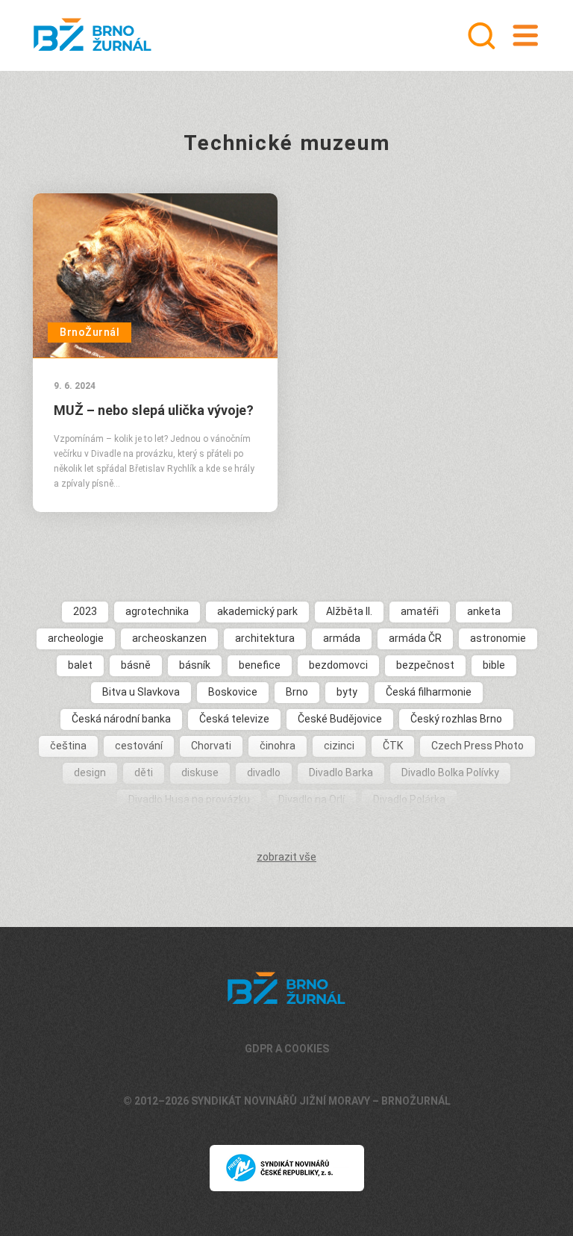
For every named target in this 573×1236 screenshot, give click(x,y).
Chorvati (211, 746)
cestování (139, 746)
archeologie (76, 638)
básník (194, 665)
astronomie (498, 638)
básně (136, 665)
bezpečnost (425, 665)
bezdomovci (338, 665)
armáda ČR (415, 638)
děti (143, 772)
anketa (484, 611)
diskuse (200, 772)
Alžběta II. (349, 611)
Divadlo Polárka (409, 799)
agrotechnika (157, 611)
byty (346, 692)
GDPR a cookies (287, 1049)
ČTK (393, 746)
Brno (297, 692)
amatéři (420, 611)
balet (80, 665)
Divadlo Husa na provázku (189, 799)
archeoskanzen (169, 638)
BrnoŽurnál (89, 332)
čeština (68, 746)
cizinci (339, 746)
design (90, 772)
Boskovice (232, 692)
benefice (260, 665)
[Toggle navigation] (525, 35)
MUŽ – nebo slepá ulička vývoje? (154, 410)
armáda (341, 638)
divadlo (264, 772)
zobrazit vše (286, 857)
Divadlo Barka (341, 772)
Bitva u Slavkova (141, 692)
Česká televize (234, 719)
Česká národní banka (121, 719)
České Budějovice (340, 719)
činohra (277, 746)
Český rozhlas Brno (456, 719)
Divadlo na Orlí (311, 799)
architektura (265, 638)
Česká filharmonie (429, 692)
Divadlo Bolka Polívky (450, 772)
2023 (85, 611)
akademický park (257, 611)
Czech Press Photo (477, 746)
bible (494, 665)
